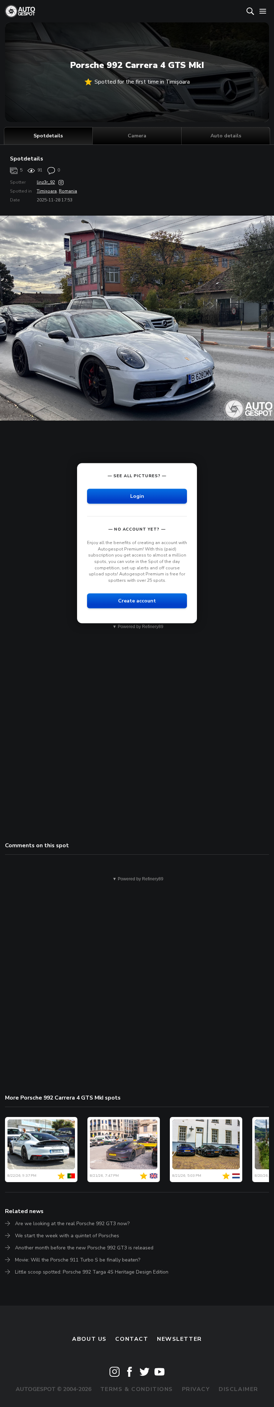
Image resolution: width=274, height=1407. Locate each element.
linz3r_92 (46, 182)
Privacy (196, 1389)
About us (89, 1339)
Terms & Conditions (136, 1389)
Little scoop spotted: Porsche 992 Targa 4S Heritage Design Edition (91, 1272)
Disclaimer (238, 1389)
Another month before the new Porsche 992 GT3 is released (84, 1247)
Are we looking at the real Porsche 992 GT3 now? (72, 1223)
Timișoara (47, 191)
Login (137, 496)
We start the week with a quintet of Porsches (67, 1235)
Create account (137, 600)
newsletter (179, 1339)
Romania (68, 191)
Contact (131, 1339)
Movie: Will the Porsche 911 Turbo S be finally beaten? (77, 1259)
